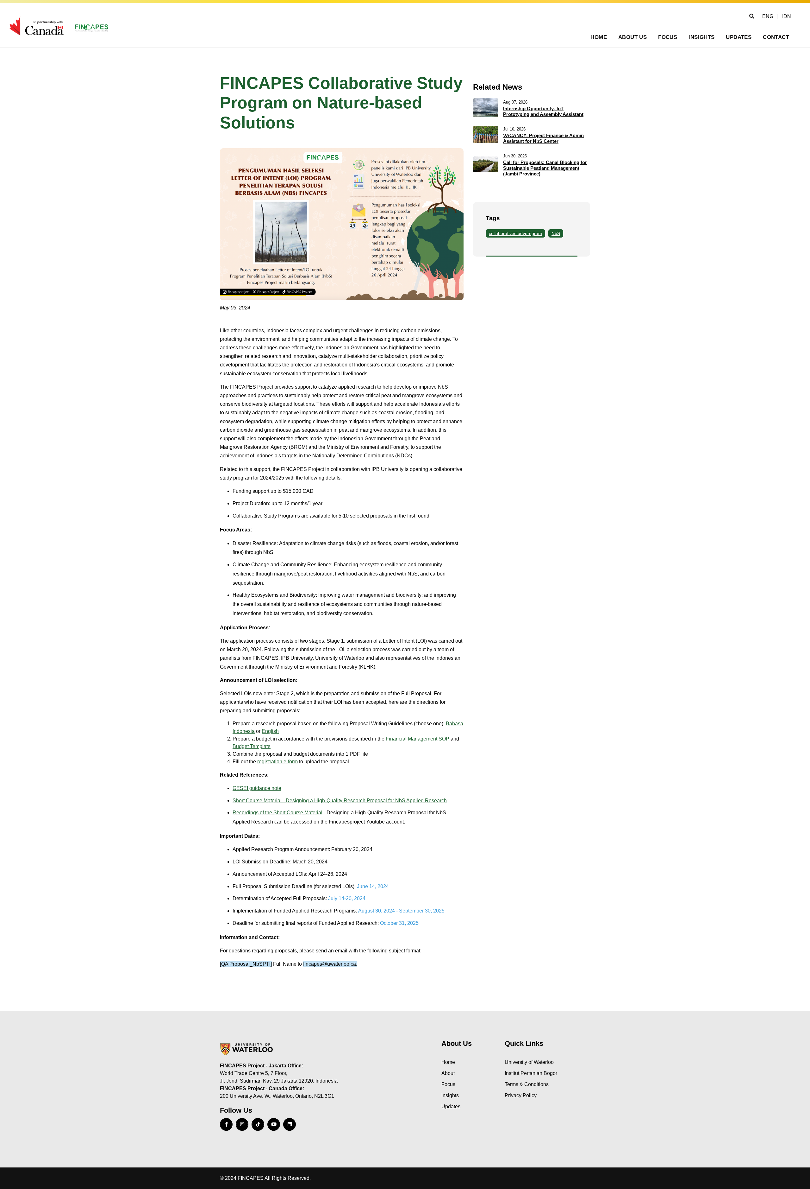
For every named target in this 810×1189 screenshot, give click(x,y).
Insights (701, 37)
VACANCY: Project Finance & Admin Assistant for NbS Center (543, 138)
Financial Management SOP (418, 738)
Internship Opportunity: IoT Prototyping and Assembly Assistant (543, 111)
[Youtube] (273, 1124)
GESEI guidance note (257, 788)
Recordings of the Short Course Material (277, 812)
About (448, 1073)
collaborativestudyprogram (515, 233)
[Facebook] (226, 1124)
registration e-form (277, 761)
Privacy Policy (521, 1095)
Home (598, 37)
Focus (667, 37)
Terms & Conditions (527, 1084)
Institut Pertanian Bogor (531, 1073)
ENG (767, 16)
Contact (776, 37)
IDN (786, 16)
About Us (632, 37)
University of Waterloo (529, 1062)
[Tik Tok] (258, 1124)
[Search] (751, 16)
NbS (555, 233)
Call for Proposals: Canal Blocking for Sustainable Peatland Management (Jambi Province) (545, 168)
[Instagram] (242, 1124)
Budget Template (252, 746)
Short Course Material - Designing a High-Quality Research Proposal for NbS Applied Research (340, 800)
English (270, 731)
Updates (738, 37)
